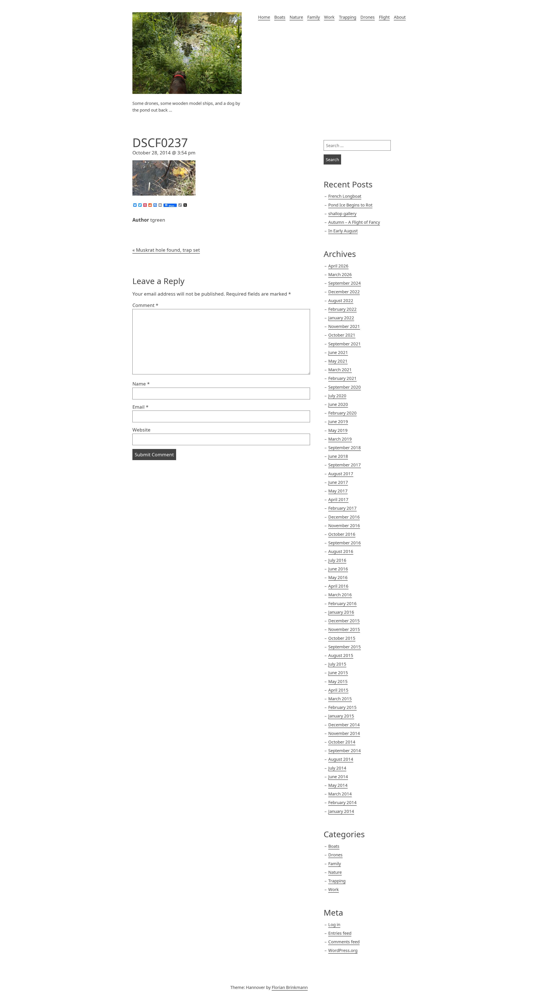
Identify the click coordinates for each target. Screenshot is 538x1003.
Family (313, 17)
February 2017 (342, 508)
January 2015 (341, 716)
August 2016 (340, 551)
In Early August (343, 231)
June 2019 (338, 421)
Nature (296, 17)
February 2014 (342, 802)
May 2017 (338, 491)
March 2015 (340, 699)
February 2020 (342, 413)
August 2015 (340, 655)
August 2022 (340, 300)
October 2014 (341, 742)
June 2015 (338, 672)
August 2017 (340, 473)
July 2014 (337, 768)
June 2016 (338, 569)
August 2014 (340, 759)
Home (264, 17)
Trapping (347, 17)
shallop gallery (342, 213)
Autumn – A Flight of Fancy (354, 222)
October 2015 (341, 638)
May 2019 (338, 430)
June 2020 (338, 404)
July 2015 (337, 664)
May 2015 (338, 681)
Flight (384, 17)
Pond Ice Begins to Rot (350, 205)
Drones (367, 17)
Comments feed (344, 942)
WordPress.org (342, 950)
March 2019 (340, 439)
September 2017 (344, 465)
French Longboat (344, 196)
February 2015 (342, 707)
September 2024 (344, 283)
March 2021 (340, 370)
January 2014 (341, 811)
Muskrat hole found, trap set (168, 250)
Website (141, 429)
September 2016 (344, 543)
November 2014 (344, 733)
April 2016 (338, 586)
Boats (279, 17)
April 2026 (338, 266)
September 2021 (344, 344)
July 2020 (337, 396)
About (400, 17)
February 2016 (342, 603)
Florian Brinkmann (290, 987)
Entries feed (339, 933)
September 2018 (344, 447)
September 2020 (344, 387)
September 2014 (344, 750)
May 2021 (338, 361)
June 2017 (338, 482)
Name (141, 383)
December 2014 (344, 725)
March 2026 (340, 274)
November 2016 (344, 525)
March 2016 (340, 595)
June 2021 (338, 352)
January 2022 (341, 318)
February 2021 (342, 378)
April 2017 (338, 499)
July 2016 (337, 560)
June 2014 (338, 776)
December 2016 (344, 517)
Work (329, 17)
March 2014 (340, 794)
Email (140, 407)
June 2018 (338, 456)
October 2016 (341, 534)
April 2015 (338, 690)
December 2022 (344, 292)
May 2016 (338, 577)
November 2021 (344, 326)
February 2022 (342, 309)
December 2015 (344, 621)
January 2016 (341, 612)
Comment (145, 305)
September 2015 (344, 647)
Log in (334, 924)
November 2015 (344, 629)
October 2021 (341, 335)
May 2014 (338, 785)
